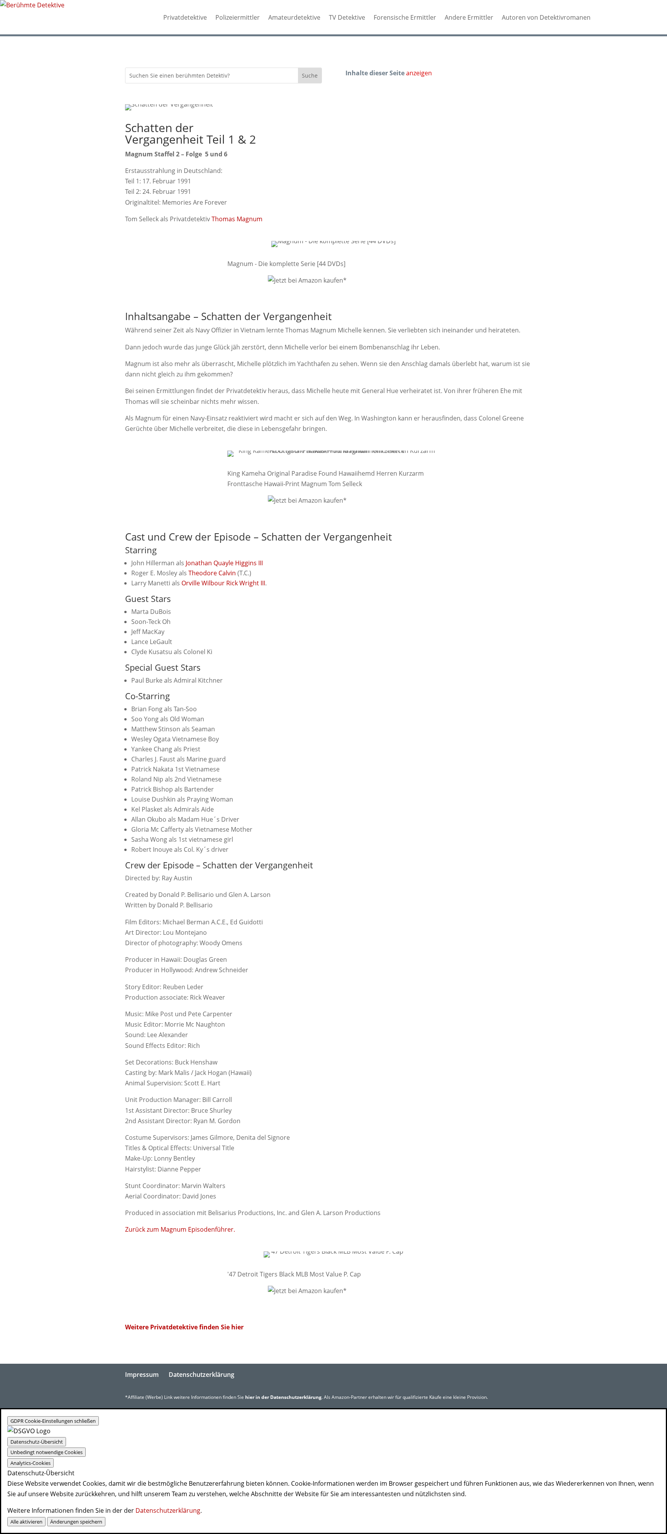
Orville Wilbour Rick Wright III (223, 583)
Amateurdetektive (294, 17)
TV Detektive (347, 17)
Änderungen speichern (76, 1521)
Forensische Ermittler (405, 17)
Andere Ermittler (469, 17)
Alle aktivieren (26, 1521)
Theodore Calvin (212, 573)
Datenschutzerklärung (201, 1374)
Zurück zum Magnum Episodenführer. (180, 1229)
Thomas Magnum (237, 219)
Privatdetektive (185, 17)
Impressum (142, 1374)
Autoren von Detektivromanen (546, 17)
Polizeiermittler (237, 17)
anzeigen (419, 73)
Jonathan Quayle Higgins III (224, 563)
